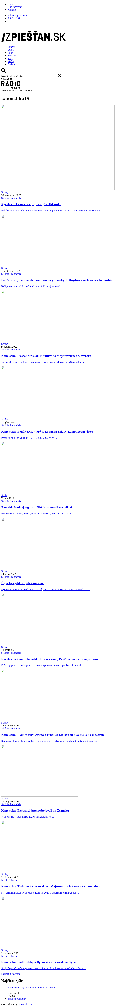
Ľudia (11, 49)
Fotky (11, 52)
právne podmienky (17, 998)
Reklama (12, 55)
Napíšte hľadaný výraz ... (14, 76)
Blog (10, 58)
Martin (9, 880)
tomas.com (25, 1004)
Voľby (11, 61)
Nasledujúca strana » (11, 973)
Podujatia (12, 64)
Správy (11, 46)
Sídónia (11, 198)
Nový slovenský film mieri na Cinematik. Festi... (32, 987)
